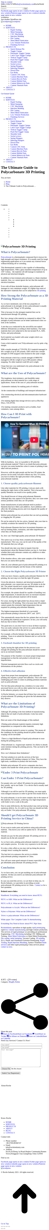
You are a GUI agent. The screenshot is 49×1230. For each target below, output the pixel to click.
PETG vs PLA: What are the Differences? (17, 903)
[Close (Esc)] (2, 1226)
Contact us (39, 885)
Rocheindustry (6, 928)
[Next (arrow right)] (4, 1228)
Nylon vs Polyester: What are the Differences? (18, 911)
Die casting (5, 938)
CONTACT (10, 1133)
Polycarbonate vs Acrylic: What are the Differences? (20, 907)
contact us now (6, 947)
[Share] (4, 1226)
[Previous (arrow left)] (2, 1228)
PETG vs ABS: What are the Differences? (17, 899)
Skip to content (6, 2)
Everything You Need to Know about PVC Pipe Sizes (21, 924)
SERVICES (10, 1124)
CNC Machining (17, 934)
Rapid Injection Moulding (17, 943)
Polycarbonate (6, 257)
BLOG (8, 1131)
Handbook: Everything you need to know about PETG (21, 895)
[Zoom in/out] (9, 1226)
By (16, 982)
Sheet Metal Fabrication (17, 936)
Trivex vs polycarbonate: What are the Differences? (20, 915)
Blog (10, 982)
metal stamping (16, 938)
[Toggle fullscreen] (7, 1226)
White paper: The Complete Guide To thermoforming (21, 920)
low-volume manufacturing (15, 930)
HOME (8, 1122)
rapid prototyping (38, 928)
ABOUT (9, 1129)
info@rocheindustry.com (25, 4)
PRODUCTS (11, 1126)
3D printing (41, 291)
